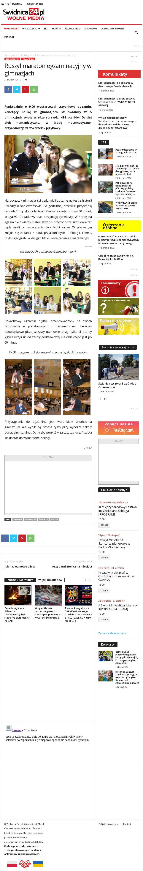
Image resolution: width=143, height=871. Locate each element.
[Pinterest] (25, 89)
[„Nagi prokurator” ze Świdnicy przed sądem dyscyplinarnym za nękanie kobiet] (105, 170)
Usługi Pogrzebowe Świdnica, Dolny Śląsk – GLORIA (116, 257)
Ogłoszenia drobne (112, 28)
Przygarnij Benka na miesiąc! (72, 566)
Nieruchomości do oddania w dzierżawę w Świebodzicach (115, 84)
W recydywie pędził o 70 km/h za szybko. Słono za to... (126, 205)
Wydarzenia (29, 28)
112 (45, 28)
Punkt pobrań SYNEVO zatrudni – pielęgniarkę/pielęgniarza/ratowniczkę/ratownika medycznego (118, 240)
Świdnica (43, 519)
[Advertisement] (48, 487)
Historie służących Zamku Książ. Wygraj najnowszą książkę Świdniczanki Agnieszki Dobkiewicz (127, 677)
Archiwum (90, 28)
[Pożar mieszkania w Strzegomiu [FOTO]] (105, 153)
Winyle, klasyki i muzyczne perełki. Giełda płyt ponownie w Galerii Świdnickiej (47, 612)
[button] (136, 33)
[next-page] (90, 580)
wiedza (54, 519)
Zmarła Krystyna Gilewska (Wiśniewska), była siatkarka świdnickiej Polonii (16, 614)
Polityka (56, 28)
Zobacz (104, 524)
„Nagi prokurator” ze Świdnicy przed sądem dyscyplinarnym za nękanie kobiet (127, 170)
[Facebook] (8, 89)
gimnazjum (30, 519)
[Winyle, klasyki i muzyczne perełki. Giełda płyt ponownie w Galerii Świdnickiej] (48, 595)
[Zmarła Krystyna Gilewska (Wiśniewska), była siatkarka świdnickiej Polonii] (17, 595)
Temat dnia (28, 59)
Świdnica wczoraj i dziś (118, 347)
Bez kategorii (26, 55)
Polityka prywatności (108, 824)
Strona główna (10, 55)
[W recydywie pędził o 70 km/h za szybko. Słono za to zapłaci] (105, 207)
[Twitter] (16, 89)
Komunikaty (11, 28)
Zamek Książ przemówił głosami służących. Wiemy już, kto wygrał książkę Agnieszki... (126, 657)
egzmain (18, 519)
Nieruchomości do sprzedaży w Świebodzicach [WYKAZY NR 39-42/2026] (117, 102)
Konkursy (108, 644)
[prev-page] (85, 580)
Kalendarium (73, 28)
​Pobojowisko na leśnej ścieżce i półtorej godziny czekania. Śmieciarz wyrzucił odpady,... (125, 188)
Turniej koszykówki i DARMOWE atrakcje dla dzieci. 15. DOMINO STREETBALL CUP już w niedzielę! (78, 614)
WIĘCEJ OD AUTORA (50, 580)
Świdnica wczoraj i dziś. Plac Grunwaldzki (117, 385)
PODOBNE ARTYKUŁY (20, 580)
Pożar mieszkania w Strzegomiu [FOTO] (126, 151)
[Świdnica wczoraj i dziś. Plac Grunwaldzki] (118, 367)
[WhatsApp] (34, 89)
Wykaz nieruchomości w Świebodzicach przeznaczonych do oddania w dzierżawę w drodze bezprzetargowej (117, 122)
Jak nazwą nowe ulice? (20, 566)
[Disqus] (48, 672)
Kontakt (9, 36)
